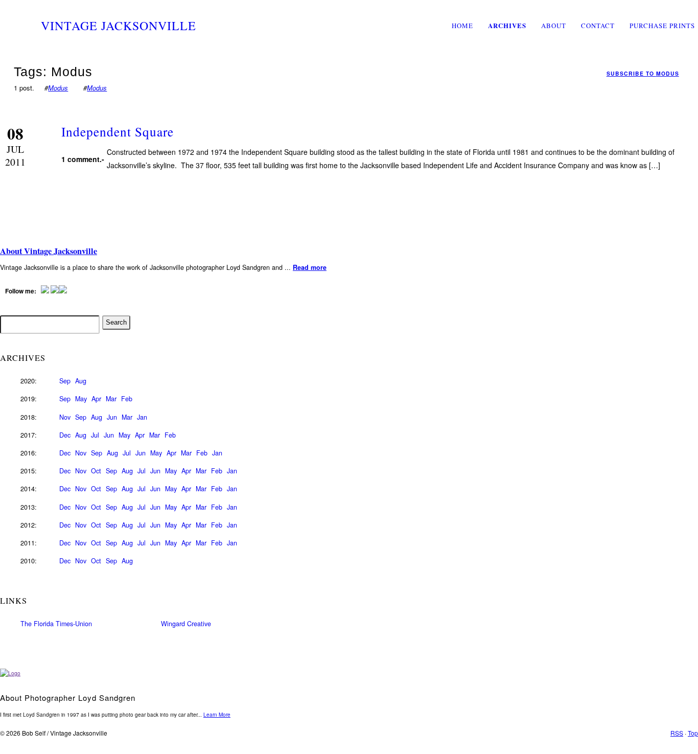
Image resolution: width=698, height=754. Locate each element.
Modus (58, 88)
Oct (96, 470)
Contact (598, 25)
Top (693, 732)
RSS (676, 732)
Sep (65, 380)
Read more (310, 267)
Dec (65, 435)
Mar (111, 398)
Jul (95, 435)
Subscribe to (643, 73)
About (553, 25)
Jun (112, 417)
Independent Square (117, 131)
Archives (507, 25)
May (81, 398)
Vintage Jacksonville (118, 25)
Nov (65, 417)
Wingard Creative (186, 623)
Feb (126, 398)
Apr (96, 398)
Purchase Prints (662, 25)
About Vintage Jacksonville (48, 251)
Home (462, 25)
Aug (80, 380)
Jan (142, 417)
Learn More (216, 714)
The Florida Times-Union (56, 623)
